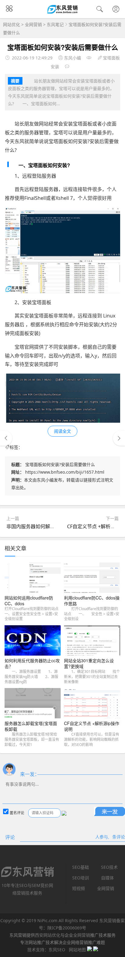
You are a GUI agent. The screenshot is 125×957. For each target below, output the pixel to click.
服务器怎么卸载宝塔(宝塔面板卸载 (31, 726)
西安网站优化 (47, 935)
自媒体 (107, 878)
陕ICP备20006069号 (66, 928)
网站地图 (77, 949)
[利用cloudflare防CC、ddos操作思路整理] (92, 578)
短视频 (78, 888)
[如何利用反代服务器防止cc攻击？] (33, 641)
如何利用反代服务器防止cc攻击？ (32, 663)
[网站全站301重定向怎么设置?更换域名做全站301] (92, 641)
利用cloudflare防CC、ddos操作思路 (92, 600)
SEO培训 (80, 878)
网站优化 (11, 24)
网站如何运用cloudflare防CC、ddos (29, 600)
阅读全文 (62, 431)
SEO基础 (80, 867)
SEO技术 (109, 867)
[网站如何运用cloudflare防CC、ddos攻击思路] (33, 578)
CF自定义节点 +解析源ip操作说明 (91, 726)
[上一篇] (6, 438)
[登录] (116, 9)
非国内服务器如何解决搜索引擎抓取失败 (50, 526)
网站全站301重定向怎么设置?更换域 (89, 663)
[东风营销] (62, 13)
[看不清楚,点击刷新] (64, 813)
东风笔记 (55, 24)
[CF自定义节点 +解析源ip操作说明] (92, 704)
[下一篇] (119, 438)
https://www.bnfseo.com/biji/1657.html (64, 472)
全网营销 (33, 24)
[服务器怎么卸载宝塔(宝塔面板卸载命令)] (33, 704)
